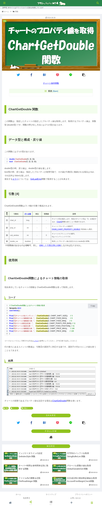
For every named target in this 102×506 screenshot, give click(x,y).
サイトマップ (51, 494)
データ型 (28, 214)
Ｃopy (92, 306)
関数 (6, 408)
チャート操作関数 (51, 83)
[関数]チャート (27, 408)
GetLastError (36, 179)
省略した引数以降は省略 (50, 245)
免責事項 (26, 498)
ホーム (18, 494)
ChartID (59, 222)
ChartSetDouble (59, 401)
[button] (94, 295)
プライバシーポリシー (83, 494)
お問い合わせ (75, 498)
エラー (15, 179)
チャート (15, 408)
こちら (36, 341)
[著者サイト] (51, 437)
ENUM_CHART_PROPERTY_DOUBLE (66, 229)
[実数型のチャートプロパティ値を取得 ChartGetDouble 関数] (44, 75)
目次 (50, 91)
